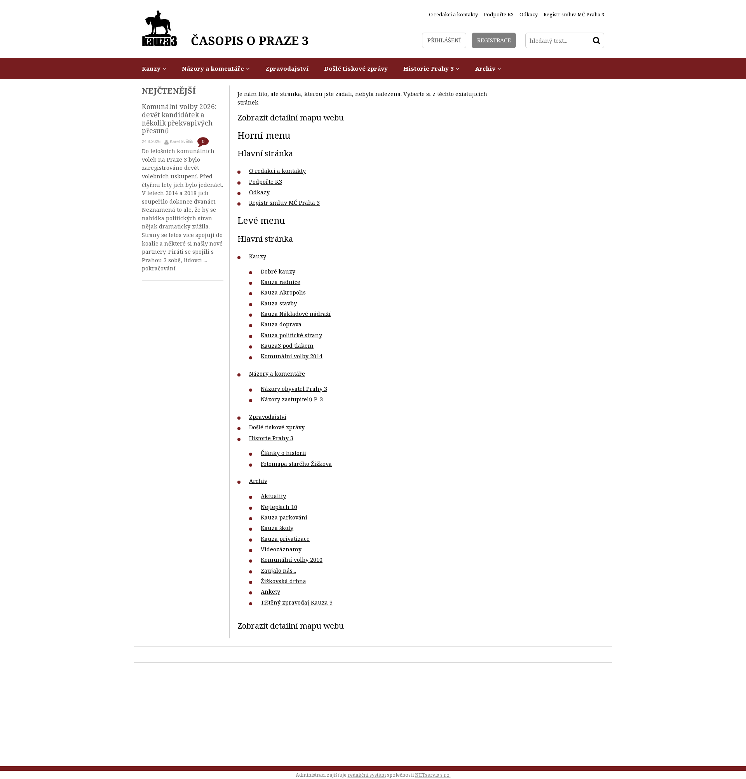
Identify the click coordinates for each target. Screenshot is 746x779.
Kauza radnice (280, 282)
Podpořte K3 (265, 181)
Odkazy (259, 192)
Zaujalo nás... (278, 570)
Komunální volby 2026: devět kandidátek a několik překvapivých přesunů (179, 118)
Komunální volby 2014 (291, 356)
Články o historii (283, 453)
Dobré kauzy (278, 271)
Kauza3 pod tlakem (287, 345)
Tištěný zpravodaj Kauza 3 (297, 602)
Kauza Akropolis (283, 292)
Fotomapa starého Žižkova (296, 463)
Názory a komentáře (277, 373)
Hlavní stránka (265, 153)
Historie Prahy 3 (271, 438)
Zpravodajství (267, 416)
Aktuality (273, 496)
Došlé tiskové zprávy (277, 427)
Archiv (258, 480)
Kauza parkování (284, 517)
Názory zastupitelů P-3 (292, 399)
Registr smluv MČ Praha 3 (284, 202)
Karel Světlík (181, 141)
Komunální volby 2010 (291, 559)
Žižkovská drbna (283, 581)
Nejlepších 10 (279, 507)
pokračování (159, 268)
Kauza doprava (281, 324)
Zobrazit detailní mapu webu (290, 117)
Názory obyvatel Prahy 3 (294, 388)
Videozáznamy (281, 549)
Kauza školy (277, 528)
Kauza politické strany (291, 335)
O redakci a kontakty (277, 170)
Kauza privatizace (285, 538)
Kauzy (257, 256)
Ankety (270, 591)
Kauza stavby (279, 303)
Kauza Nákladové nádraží (296, 313)
